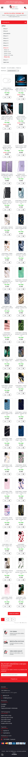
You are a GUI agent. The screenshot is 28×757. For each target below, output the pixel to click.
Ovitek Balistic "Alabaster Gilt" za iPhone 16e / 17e (7, 227)
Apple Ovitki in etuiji (6, 715)
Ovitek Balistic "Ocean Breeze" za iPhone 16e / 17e (7, 413)
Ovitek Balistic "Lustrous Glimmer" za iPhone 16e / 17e (21, 413)
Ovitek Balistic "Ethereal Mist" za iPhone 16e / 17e (7, 572)
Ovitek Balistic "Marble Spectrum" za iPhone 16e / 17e (7, 519)
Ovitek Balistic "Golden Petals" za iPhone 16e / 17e (7, 255)
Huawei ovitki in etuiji (6, 723)
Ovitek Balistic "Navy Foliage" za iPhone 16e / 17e (21, 440)
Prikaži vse (18, 68)
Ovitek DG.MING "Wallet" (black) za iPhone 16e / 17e (21, 147)
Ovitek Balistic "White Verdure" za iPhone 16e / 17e (7, 493)
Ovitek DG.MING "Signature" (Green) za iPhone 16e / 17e (21, 118)
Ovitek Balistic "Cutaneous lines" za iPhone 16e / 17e (7, 334)
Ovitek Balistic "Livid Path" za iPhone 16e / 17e (7, 546)
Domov (3, 15)
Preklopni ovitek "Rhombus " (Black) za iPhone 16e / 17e (7, 202)
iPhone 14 (5, 43)
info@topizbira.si (7, 698)
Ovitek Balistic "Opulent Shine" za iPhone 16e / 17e (21, 519)
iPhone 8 (5, 31)
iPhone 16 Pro (7, 51)
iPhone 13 (5, 40)
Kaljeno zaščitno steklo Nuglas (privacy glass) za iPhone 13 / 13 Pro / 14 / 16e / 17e (7, 118)
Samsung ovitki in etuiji (7, 717)
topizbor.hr (6, 730)
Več (5, 97)
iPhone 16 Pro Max (8, 55)
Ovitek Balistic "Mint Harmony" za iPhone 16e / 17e (21, 572)
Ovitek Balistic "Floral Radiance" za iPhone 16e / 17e (21, 361)
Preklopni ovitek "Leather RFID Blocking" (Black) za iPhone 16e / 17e (7, 175)
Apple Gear (6, 62)
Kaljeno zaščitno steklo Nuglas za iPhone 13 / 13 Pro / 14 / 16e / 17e (21, 89)
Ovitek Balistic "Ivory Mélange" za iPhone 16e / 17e (21, 308)
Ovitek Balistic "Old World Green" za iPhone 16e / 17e (21, 281)
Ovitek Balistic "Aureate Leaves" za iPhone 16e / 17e (21, 228)
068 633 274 (6, 695)
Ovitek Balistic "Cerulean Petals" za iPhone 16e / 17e (21, 493)
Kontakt (3, 706)
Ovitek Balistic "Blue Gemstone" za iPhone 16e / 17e (21, 255)
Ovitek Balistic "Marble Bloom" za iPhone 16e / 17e (7, 598)
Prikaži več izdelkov (14, 613)
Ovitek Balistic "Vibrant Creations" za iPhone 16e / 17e (21, 466)
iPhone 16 (5, 47)
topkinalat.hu (6, 733)
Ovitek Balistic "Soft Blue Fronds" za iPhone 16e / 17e (21, 202)
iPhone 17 (5, 60)
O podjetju (3, 704)
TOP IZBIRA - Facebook (9, 739)
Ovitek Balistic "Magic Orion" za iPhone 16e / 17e (7, 440)
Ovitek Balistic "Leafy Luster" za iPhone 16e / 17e (7, 466)
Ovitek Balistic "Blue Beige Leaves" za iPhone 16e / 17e (7, 308)
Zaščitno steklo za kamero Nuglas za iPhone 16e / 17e (7, 89)
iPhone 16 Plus (7, 53)
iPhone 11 (5, 36)
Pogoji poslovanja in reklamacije (9, 708)
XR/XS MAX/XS (6, 33)
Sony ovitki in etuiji (6, 719)
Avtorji (14, 753)
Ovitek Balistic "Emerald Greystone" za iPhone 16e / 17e (7, 387)
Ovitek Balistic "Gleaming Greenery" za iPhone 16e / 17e (21, 334)
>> (13, 619)
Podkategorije (5, 22)
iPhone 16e (7, 57)
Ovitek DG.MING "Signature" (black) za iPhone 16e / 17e (7, 147)
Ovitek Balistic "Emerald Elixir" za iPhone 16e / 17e (7, 361)
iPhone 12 (5, 38)
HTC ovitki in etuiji (5, 721)
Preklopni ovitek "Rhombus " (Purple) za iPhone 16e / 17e (21, 175)
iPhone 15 (5, 45)
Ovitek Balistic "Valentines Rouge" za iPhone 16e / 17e (21, 546)
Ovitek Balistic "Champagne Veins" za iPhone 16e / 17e (7, 281)
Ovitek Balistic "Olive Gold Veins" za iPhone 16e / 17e (21, 598)
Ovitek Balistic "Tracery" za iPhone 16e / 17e (21, 386)
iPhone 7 (5, 28)
